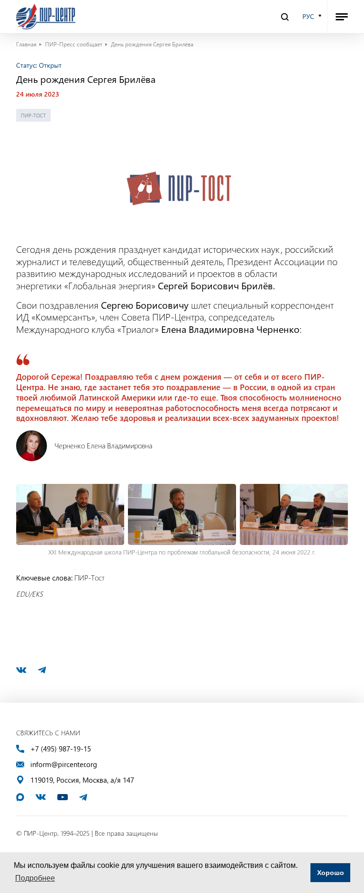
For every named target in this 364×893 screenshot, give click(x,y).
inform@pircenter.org (63, 764)
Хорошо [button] (330, 872)
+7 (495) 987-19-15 (60, 748)
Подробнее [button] (35, 878)
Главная (26, 44)
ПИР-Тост (33, 115)
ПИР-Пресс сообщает (73, 44)
